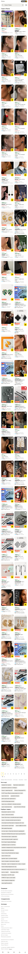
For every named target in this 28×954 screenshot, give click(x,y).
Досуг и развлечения (5, 906)
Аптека (2, 918)
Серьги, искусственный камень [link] (20, 129)
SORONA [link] (3, 179)
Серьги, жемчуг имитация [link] (20, 712)
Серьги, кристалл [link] (18, 55)
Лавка (8, 952)
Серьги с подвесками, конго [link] (19, 279)
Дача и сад (3, 924)
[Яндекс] (10, 949)
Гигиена (2, 911)
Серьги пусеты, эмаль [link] (6, 304)
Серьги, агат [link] (19, 329)
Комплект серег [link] (19, 738)
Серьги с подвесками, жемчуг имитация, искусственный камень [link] (7, 432)
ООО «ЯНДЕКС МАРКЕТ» (9, 947)
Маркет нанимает (4, 943)
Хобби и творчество (5, 922)
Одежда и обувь (4, 915)
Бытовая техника (4, 910)
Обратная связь (4, 941)
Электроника (4, 913)
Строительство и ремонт (6, 933)
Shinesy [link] (3, 609)
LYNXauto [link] (17, 304)
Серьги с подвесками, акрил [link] (19, 506)
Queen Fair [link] (17, 229)
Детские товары (4, 935)
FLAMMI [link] (3, 480)
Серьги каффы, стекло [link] (6, 481)
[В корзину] (12, 25)
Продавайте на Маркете (6, 892)
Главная (3, 952)
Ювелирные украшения (6, 936)
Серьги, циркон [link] (20, 31)
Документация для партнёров (7, 894)
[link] (6, 785)
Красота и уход (4, 920)
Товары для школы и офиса (6, 927)
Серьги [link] (3, 30)
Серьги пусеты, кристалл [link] (20, 104)
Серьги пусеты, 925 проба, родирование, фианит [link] (20, 380)
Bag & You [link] (4, 581)
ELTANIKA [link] (17, 531)
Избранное (14, 952)
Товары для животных (5, 931)
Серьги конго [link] (4, 279)
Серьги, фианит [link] (18, 254)
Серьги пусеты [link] (5, 55)
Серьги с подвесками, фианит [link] (19, 205)
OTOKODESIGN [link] (5, 304)
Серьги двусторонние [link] (5, 582)
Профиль (25, 952)
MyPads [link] (16, 179)
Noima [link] (16, 329)
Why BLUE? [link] (4, 406)
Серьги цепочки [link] (18, 354)
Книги (2, 926)
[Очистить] (22, 5)
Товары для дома (4, 917)
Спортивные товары (5, 929)
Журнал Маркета (4, 945)
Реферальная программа (6, 901)
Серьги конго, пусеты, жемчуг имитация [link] (19, 80)
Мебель (2, 908)
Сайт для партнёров (5, 896)
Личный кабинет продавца (6, 890)
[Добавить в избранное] (12, 12)
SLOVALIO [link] (4, 431)
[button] (26, 5)
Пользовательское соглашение (7, 939)
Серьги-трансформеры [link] (5, 180)
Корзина (19, 952)
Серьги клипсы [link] (20, 179)
